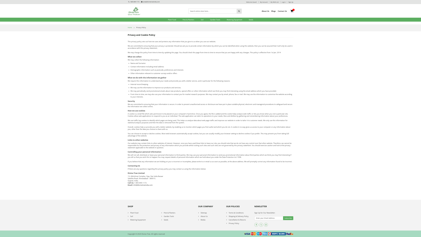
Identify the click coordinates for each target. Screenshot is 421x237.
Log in (284, 2)
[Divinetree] (134, 11)
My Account (264, 2)
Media (203, 220)
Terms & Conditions (236, 213)
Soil (202, 20)
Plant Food (172, 20)
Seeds (251, 20)
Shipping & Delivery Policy (239, 216)
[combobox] (212, 11)
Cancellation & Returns (237, 220)
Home (130, 27)
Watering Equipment (234, 20)
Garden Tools (215, 20)
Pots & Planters (188, 20)
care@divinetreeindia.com (151, 2)
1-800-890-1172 (134, 2)
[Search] (239, 11)
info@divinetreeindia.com (143, 185)
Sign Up (290, 2)
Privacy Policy (234, 223)
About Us (204, 216)
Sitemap (204, 213)
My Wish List (274, 2)
